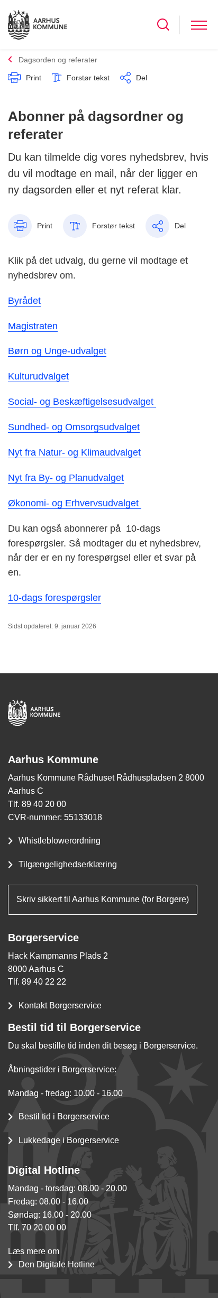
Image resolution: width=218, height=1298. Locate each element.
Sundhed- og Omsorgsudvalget (74, 427)
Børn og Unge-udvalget (57, 351)
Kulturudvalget (38, 376)
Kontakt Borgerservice (60, 1005)
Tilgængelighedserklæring (68, 864)
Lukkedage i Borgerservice (69, 1140)
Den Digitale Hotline (57, 1264)
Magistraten (33, 326)
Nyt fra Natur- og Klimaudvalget (74, 452)
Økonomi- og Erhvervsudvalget (74, 503)
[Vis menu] (199, 24)
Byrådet (24, 300)
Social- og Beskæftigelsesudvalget (82, 401)
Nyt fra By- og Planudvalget (66, 477)
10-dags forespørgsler (54, 597)
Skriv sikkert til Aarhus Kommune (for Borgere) (102, 899)
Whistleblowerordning (60, 840)
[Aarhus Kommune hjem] (37, 24)
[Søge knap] (163, 24)
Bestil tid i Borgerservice (64, 1116)
